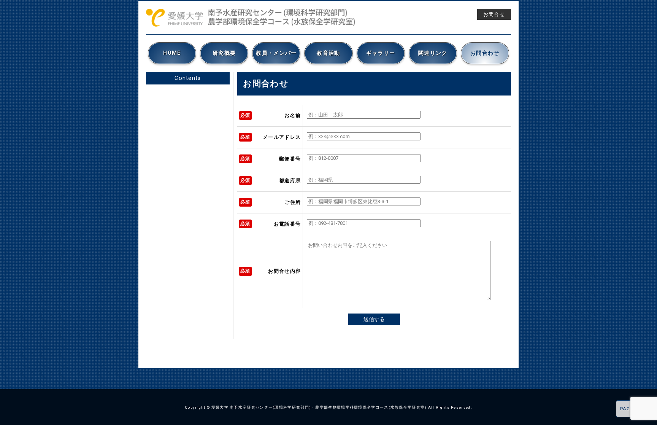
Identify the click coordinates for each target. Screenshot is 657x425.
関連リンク (433, 53)
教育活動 (328, 53)
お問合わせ (485, 53)
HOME (172, 53)
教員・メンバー (276, 53)
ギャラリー (380, 53)
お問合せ (494, 14)
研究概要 (224, 53)
